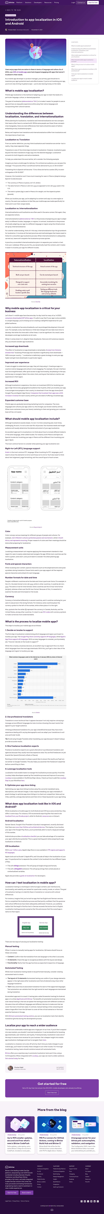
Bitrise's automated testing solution (21, 1016)
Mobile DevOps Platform (59, 1169)
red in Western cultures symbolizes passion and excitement (32, 538)
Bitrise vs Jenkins (41, 1182)
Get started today (11, 1058)
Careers (87, 1176)
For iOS (39, 1171)
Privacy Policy (16, 1201)
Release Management (58, 1176)
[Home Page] (9, 2)
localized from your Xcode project (17, 816)
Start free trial (52, 1093)
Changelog (72, 1174)
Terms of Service (25, 1201)
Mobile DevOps (41, 1179)
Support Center (73, 1169)
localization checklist (29, 836)
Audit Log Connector (58, 1187)
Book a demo (26, 1193)
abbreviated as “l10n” (29, 101)
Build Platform (56, 1182)
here (22, 780)
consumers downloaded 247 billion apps (19, 318)
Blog (86, 1174)
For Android (40, 1174)
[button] (20, 2)
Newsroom (88, 1179)
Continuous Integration (43, 1169)
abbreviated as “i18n (27, 219)
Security (39, 1176)
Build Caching (56, 1174)
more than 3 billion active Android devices (30, 827)
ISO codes (46, 612)
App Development (10, 15)
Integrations (56, 1184)
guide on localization (27, 876)
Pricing (56, 2)
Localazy (8, 778)
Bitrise (7, 1053)
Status (71, 1182)
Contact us (81, 3)
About (86, 1169)
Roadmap (71, 1179)
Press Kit (87, 1182)
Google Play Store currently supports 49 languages (38, 637)
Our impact (88, 1171)
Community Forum (73, 1176)
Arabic (7, 452)
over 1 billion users (15, 850)
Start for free (93, 3)
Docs (70, 1171)
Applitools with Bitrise (24, 999)
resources (45, 816)
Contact (39, 1187)
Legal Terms (8, 1201)
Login (73, 2)
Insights (55, 1179)
